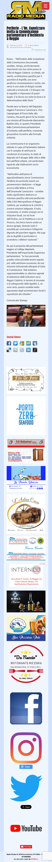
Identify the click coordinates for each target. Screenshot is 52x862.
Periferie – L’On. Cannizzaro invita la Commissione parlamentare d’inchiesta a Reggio (26, 33)
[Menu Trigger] (45, 6)
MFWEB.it (34, 859)
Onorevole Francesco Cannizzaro (20, 47)
